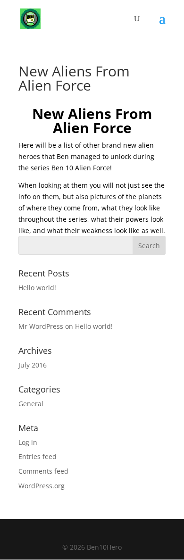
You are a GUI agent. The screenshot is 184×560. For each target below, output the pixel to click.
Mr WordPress (40, 326)
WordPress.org (41, 485)
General (30, 403)
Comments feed (43, 471)
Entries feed (37, 456)
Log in (27, 442)
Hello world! (37, 287)
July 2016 (32, 364)
